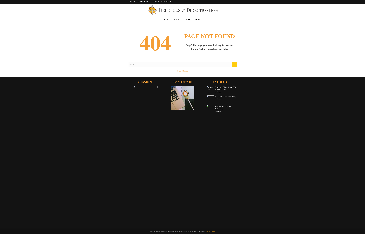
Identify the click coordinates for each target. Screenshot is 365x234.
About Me (132, 1)
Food (188, 20)
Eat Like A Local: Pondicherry (225, 97)
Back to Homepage (183, 71)
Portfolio (155, 1)
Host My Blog (210, 231)
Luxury (198, 20)
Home (166, 20)
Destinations (143, 1)
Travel (177, 20)
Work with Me (166, 1)
